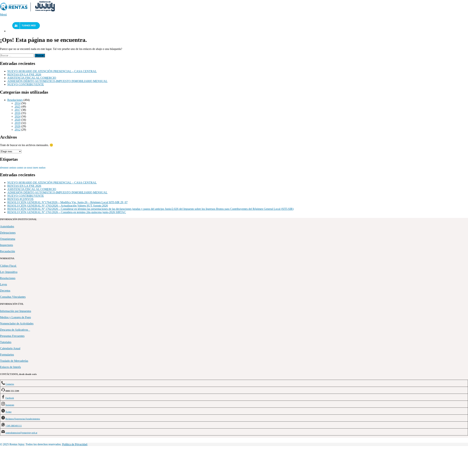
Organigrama (7, 238)
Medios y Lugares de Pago (15, 317)
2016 (17, 113)
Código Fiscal (8, 265)
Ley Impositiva (8, 271)
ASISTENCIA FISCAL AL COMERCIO (31, 77)
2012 (17, 129)
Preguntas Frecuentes (12, 335)
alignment (4, 167)
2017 (17, 109)
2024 (17, 116)
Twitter (8, 412)
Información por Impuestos (15, 311)
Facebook (9, 398)
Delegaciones (8, 232)
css (25, 167)
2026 (17, 126)
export (29, 167)
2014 (17, 103)
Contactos (9, 384)
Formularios (7, 354)
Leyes (3, 284)
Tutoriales (5, 342)
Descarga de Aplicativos (15, 329)
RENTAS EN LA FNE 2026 (24, 74)
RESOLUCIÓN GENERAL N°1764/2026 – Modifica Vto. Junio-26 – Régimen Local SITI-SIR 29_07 (67, 202)
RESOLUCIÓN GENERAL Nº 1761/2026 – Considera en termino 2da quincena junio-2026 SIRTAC (66, 212)
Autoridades (7, 226)
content (20, 167)
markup (42, 167)
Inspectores (6, 245)
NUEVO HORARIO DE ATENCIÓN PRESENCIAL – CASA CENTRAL (52, 71)
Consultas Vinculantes (13, 296)
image (35, 167)
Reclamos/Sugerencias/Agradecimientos (22, 419)
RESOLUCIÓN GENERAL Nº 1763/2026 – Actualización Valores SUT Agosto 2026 (57, 205)
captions (12, 167)
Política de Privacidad (74, 444)
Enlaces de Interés (10, 367)
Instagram (9, 405)
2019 (17, 122)
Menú (3, 14)
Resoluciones (15, 99)
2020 (17, 119)
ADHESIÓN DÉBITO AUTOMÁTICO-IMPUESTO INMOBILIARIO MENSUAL (57, 81)
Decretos (5, 290)
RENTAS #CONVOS (20, 199)
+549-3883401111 (13, 426)
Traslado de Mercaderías (14, 360)
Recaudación (7, 251)
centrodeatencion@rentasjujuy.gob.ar (21, 432)
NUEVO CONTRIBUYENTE (25, 84)
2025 (17, 106)
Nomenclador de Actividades (16, 323)
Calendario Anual (10, 348)
